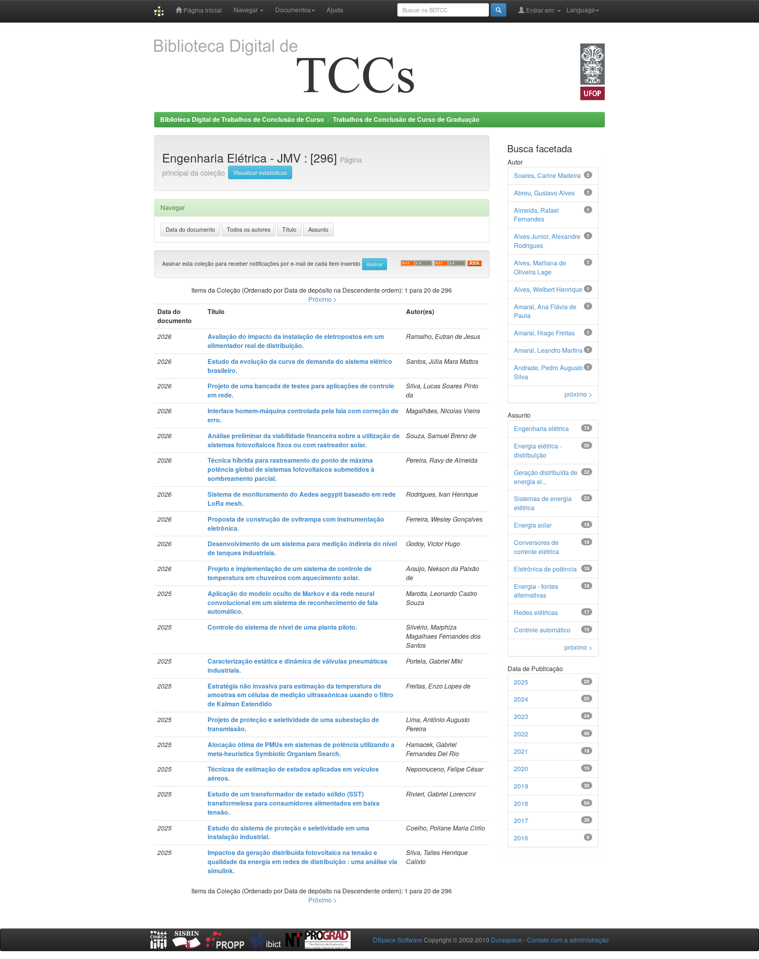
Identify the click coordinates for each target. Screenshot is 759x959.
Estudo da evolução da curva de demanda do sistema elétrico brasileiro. (300, 366)
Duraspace (506, 939)
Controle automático (542, 629)
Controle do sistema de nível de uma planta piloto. (282, 627)
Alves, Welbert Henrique (548, 289)
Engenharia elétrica (541, 428)
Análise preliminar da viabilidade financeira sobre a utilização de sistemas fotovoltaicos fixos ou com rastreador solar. (304, 440)
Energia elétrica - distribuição (538, 450)
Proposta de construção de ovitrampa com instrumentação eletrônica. (296, 523)
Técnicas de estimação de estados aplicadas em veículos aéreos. (293, 773)
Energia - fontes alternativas (536, 591)
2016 (521, 837)
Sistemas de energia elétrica (543, 503)
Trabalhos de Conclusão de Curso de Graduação (406, 119)
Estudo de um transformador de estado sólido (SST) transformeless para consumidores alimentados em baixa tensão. (294, 803)
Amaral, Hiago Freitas (544, 332)
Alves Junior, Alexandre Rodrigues (547, 241)
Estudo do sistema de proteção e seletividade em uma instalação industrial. (288, 832)
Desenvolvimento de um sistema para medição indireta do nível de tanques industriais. (302, 548)
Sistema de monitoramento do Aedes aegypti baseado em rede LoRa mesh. (302, 499)
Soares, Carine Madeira (547, 175)
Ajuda (335, 9)
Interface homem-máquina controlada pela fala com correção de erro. (303, 415)
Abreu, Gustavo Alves (544, 192)
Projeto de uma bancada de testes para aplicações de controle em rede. (301, 390)
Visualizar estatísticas (260, 172)
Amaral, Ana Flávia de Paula (545, 311)
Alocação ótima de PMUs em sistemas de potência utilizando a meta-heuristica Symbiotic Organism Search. (301, 749)
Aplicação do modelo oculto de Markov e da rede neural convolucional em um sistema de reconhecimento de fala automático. (293, 602)
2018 (521, 803)
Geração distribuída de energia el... (546, 477)
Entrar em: (541, 10)
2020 (521, 768)
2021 (521, 751)
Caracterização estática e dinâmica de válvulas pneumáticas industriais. (297, 665)
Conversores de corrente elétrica (536, 547)
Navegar (246, 9)
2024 (521, 699)
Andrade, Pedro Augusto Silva (548, 372)
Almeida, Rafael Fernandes (536, 215)
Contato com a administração (568, 939)
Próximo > (322, 299)
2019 (521, 786)
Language (580, 9)
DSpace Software (397, 939)
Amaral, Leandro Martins (548, 350)
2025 (521, 682)
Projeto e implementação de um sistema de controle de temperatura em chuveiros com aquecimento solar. (290, 573)
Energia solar (532, 525)
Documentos (293, 9)
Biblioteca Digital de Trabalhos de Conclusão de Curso (242, 119)
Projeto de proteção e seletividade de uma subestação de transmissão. (293, 724)
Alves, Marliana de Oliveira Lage (540, 267)
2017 (521, 820)
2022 (521, 733)
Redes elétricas (536, 612)
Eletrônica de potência (545, 568)
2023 (521, 716)
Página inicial (202, 10)
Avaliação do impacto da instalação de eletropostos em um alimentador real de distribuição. (296, 341)
